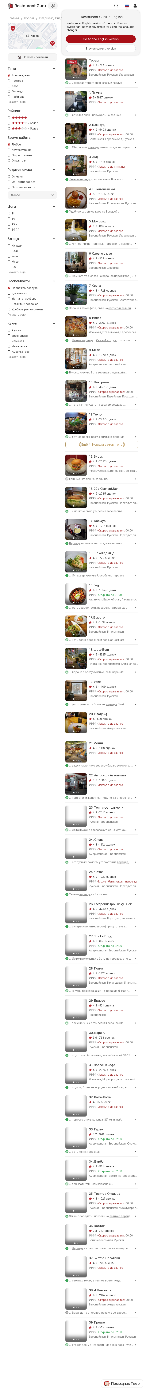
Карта (34, 35)
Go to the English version (101, 39)
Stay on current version (101, 48)
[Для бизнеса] (53, 6)
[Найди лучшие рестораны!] (27, 6)
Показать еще (17, 102)
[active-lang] (127, 6)
